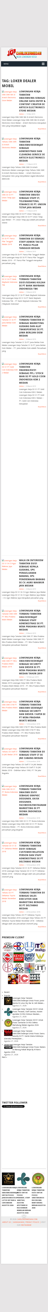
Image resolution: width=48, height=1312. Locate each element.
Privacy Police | (33, 1222)
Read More (42, 129)
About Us (6, 1222)
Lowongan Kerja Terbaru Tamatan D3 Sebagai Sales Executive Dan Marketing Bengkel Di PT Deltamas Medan (32, 899)
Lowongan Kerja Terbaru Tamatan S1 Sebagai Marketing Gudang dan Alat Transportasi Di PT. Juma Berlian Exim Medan (31, 326)
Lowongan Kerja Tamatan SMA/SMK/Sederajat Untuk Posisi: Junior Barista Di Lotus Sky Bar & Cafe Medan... (28, 1000)
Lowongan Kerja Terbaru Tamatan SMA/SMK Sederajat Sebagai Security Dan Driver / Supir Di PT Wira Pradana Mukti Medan (32, 711)
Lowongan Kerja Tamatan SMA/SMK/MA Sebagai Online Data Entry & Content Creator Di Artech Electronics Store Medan (32, 101)
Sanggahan (18, 1222)
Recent (6, 992)
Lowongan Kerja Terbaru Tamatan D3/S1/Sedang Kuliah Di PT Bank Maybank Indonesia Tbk (32, 282)
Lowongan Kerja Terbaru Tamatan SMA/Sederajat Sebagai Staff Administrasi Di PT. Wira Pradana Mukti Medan (32, 620)
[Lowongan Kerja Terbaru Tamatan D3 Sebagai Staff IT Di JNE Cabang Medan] (10, 751)
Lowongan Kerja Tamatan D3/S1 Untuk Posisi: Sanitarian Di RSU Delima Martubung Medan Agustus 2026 (27, 1022)
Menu (6, 64)
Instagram (26, 1225)
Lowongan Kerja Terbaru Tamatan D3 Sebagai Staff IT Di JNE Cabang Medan (32, 753)
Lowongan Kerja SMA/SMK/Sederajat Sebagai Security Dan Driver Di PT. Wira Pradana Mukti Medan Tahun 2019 (32, 665)
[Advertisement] (24, 23)
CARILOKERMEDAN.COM (27, 1219)
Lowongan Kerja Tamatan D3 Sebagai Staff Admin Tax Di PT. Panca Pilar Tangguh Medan (31, 241)
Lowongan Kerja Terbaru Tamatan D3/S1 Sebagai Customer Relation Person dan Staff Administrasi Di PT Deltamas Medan (31, 852)
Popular (7, 996)
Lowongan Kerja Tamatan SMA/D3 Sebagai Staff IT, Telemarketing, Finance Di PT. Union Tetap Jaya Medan (32, 199)
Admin (21, 114)
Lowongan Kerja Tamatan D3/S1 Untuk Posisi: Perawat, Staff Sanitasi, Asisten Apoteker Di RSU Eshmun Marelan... (27, 1011)
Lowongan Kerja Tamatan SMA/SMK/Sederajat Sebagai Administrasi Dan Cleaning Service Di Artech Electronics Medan (32, 149)
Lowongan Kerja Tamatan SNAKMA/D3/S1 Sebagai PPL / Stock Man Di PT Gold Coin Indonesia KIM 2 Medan (32, 373)
